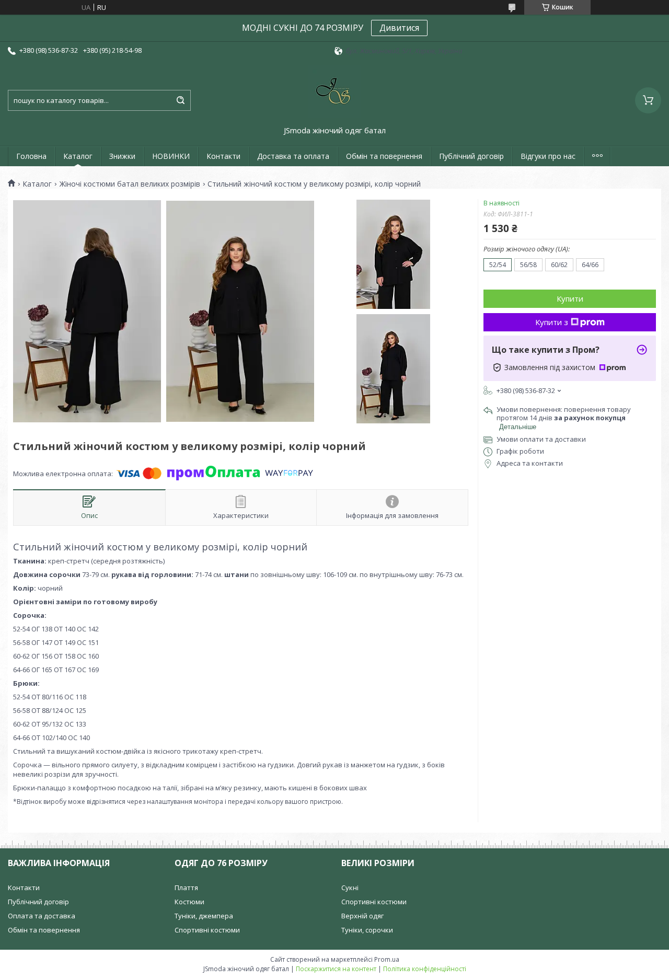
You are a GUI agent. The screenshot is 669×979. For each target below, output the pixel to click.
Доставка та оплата (293, 156)
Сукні (350, 887)
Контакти (223, 156)
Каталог (78, 156)
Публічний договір (471, 156)
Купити (570, 298)
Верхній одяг (362, 915)
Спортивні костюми (207, 930)
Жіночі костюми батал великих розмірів (130, 184)
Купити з (551, 322)
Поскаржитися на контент (336, 968)
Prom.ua (386, 959)
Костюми (189, 901)
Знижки (122, 156)
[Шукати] (180, 100)
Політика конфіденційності (424, 968)
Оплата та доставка (41, 915)
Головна (31, 156)
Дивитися (399, 27)
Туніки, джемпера (204, 915)
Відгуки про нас (548, 156)
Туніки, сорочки (367, 930)
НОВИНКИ (171, 156)
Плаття (186, 887)
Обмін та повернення (384, 156)
